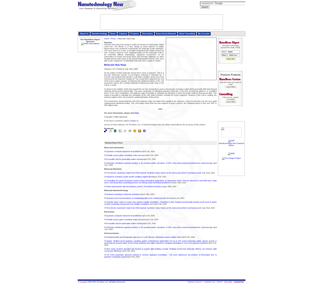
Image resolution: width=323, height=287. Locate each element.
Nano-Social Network (166, 34)
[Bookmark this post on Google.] (121, 132)
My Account (203, 34)
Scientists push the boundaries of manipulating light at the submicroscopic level (138, 198)
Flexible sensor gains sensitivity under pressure (125, 155)
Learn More (231, 87)
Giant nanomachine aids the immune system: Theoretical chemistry (133, 186)
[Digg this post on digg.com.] (111, 132)
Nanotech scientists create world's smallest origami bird (129, 177)
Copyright (83, 282)
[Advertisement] (231, 227)
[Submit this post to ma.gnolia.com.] (135, 132)
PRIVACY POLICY (195, 282)
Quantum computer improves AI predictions (124, 151)
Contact (133, 121)
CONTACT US (209, 282)
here (137, 113)
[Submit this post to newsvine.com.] (116, 132)
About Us (84, 34)
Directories (147, 34)
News (113, 34)
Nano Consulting (187, 34)
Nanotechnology (99, 34)
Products (134, 34)
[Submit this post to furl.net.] (140, 132)
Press (113, 39)
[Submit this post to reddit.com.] (131, 132)
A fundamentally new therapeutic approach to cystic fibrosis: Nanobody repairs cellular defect (144, 237)
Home (106, 39)
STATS (219, 282)
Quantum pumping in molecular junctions (122, 194)
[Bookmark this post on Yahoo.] (126, 132)
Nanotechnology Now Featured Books (231, 144)
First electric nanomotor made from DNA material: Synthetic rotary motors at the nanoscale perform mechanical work (153, 173)
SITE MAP (228, 282)
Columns (123, 34)
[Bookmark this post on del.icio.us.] (106, 132)
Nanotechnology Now (107, 6)
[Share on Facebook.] (145, 132)
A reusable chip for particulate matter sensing (124, 159)
